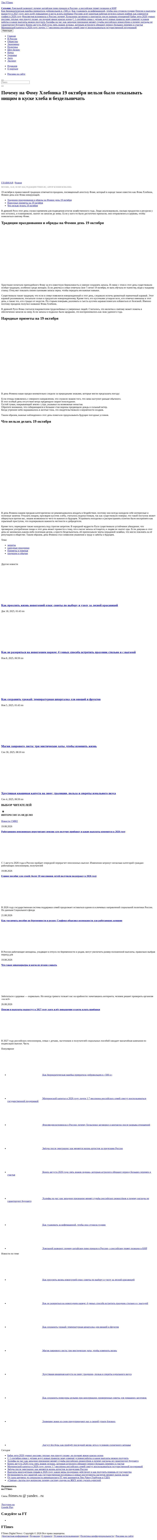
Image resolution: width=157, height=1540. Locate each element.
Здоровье (12, 55)
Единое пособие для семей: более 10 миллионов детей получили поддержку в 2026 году (49, 876)
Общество (12, 41)
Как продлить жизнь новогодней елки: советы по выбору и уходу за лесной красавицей (59, 605)
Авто (10, 58)
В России (12, 38)
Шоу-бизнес (13, 49)
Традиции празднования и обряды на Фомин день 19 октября (39, 200)
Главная (11, 36)
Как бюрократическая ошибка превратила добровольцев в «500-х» (36, 11)
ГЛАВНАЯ (7, 182)
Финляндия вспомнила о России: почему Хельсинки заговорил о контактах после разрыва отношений (76, 16)
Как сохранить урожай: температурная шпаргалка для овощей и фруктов (51, 699)
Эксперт (11, 61)
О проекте (46, 1536)
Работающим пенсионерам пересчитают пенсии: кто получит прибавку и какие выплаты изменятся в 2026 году (63, 831)
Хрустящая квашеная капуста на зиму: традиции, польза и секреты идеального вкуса (58, 793)
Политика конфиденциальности (97, 1536)
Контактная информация (15, 1536)
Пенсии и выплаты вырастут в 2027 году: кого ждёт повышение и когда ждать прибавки (50, 1009)
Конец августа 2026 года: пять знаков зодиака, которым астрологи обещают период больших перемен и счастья (84, 24)
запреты (11, 545)
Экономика (13, 44)
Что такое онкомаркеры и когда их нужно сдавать (29, 965)
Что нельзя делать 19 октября (22, 205)
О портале (12, 68)
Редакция (12, 66)
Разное (18, 182)
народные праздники (18, 548)
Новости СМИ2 (9, 821)
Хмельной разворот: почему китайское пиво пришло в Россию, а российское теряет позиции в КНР (59, 8)
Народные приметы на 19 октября (25, 203)
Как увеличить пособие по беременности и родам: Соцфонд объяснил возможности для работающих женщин (61, 920)
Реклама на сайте (16, 74)
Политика (12, 47)
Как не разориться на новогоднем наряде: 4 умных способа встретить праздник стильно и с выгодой (68, 652)
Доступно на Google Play (8, 1506)
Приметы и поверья (17, 550)
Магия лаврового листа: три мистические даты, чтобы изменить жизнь (49, 746)
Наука (10, 52)
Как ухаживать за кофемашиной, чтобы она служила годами (103, 11)
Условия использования (66, 1536)
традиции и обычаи (17, 553)
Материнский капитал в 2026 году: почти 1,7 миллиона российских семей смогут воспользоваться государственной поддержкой (69, 27)
